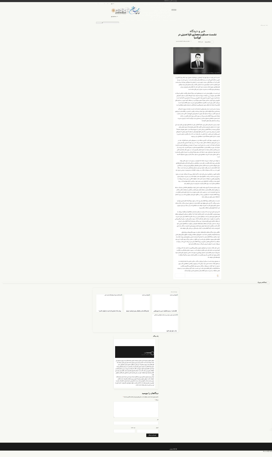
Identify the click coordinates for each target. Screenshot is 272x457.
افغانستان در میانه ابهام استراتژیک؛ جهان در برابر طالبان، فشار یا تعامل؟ (156, 15)
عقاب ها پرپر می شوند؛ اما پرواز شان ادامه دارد (161, 7)
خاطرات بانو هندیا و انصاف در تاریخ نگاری (162, 10)
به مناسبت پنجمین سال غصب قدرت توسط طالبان (160, 17)
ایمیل (157, 428)
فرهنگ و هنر (158, 20)
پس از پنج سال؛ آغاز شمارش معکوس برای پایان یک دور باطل (158, 14)
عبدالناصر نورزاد (207, 42)
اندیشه (151, 20)
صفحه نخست (173, 20)
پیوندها (127, 20)
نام (157, 419)
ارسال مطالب (139, 20)
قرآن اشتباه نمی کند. (166, 3)
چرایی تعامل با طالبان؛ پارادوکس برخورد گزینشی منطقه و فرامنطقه (157, 4)
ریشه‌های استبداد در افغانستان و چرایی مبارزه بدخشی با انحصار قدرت (156, 12)
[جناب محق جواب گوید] (165, 321)
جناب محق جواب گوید (166, 6)
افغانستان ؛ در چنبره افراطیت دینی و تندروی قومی (165, 311)
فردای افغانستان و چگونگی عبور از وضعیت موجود (137, 311)
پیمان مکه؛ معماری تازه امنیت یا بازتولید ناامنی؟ (110, 311)
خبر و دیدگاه (165, 20)
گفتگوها (146, 20)
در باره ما (133, 20)
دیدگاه (156, 400)
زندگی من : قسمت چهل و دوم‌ (164, 9)
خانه (267, 25)
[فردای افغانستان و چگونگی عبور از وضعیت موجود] (137, 301)
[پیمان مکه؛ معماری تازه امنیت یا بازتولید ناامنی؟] (109, 301)
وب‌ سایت (133, 428)
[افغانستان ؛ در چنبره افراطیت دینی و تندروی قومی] (165, 301)
